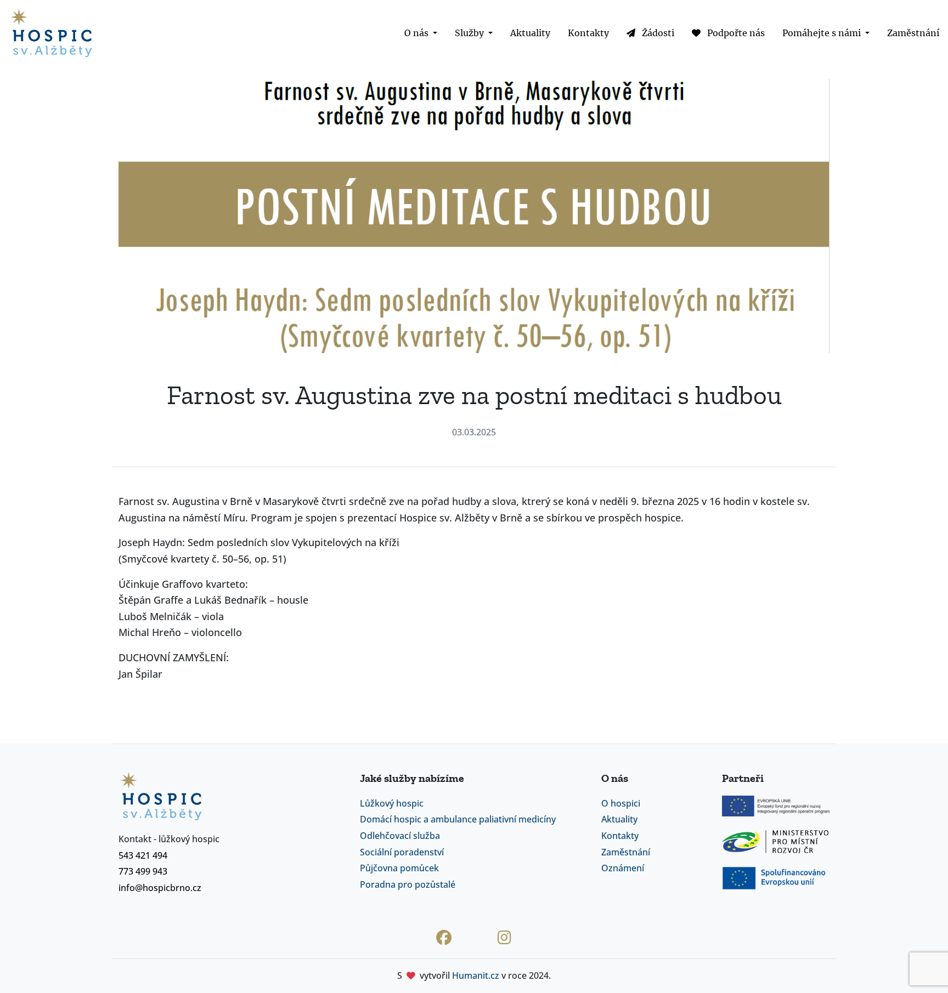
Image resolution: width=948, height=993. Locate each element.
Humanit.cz (475, 975)
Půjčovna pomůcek (399, 868)
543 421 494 (143, 855)
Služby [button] (470, 32)
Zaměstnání (913, 32)
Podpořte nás (735, 32)
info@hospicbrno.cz (160, 888)
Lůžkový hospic (392, 803)
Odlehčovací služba (400, 836)
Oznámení (622, 868)
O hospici (620, 803)
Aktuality (530, 32)
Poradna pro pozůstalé (407, 884)
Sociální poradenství (402, 852)
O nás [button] (417, 32)
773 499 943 (143, 871)
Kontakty (588, 32)
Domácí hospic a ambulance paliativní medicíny (458, 819)
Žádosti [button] (657, 32)
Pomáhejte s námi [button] (822, 32)
